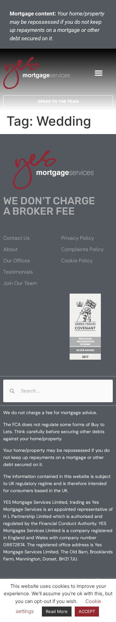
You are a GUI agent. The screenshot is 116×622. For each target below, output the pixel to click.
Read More (57, 611)
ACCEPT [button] (87, 611)
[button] (98, 73)
